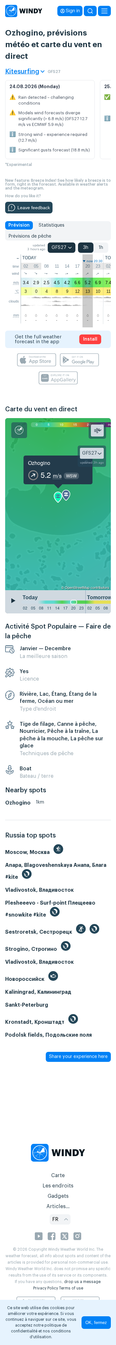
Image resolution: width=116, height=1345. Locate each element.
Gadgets (58, 1196)
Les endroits (58, 1185)
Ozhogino (39, 463)
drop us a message (82, 1282)
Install (90, 339)
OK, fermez (96, 1322)
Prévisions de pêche (29, 236)
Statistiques (51, 225)
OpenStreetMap (77, 587)
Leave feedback (33, 207)
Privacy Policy (45, 1288)
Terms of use (71, 1288)
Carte (58, 1175)
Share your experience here (78, 1056)
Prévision (19, 225)
